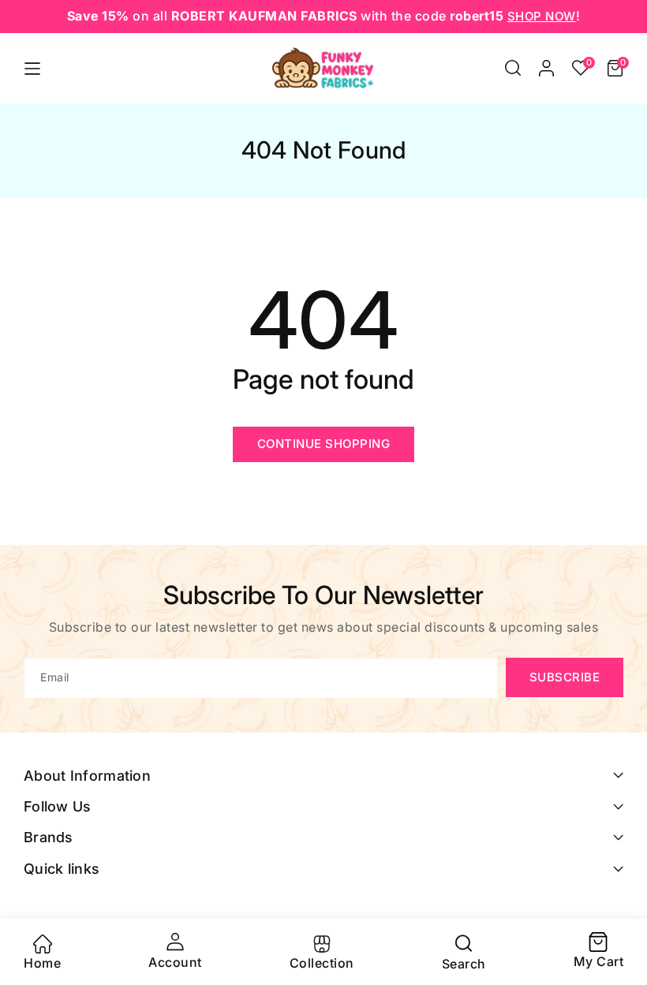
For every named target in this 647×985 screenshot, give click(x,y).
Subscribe (564, 677)
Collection (322, 963)
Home (42, 963)
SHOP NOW (541, 16)
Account (175, 962)
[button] (513, 67)
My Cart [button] (599, 952)
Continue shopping (324, 443)
